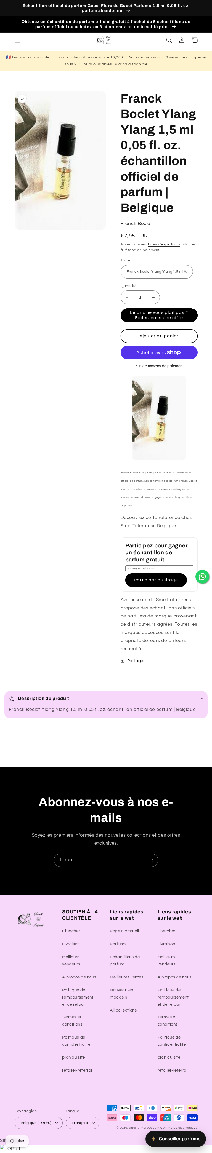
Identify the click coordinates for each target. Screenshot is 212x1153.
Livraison (71, 944)
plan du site (73, 1057)
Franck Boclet (136, 223)
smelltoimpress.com (144, 1127)
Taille (125, 260)
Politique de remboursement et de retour (77, 997)
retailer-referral (77, 1070)
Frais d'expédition (164, 244)
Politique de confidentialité (76, 1041)
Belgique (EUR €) (36, 1123)
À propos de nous (79, 977)
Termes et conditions (72, 1020)
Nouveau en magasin (121, 993)
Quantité (129, 286)
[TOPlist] (10, 1148)
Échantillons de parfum (125, 960)
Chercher (71, 931)
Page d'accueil (124, 931)
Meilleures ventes (127, 977)
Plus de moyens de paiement (159, 366)
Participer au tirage (156, 580)
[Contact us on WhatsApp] (202, 577)
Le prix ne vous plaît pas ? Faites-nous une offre (159, 315)
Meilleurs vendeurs (71, 960)
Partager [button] (136, 661)
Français (80, 1123)
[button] (17, 40)
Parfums (118, 944)
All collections (123, 1010)
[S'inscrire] (151, 860)
